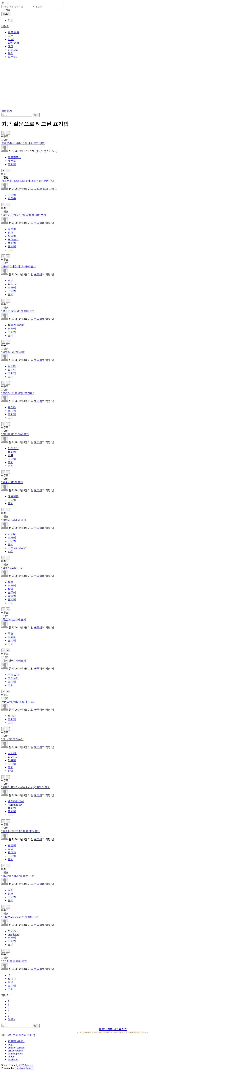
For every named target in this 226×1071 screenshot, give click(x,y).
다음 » (11, 1019)
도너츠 (12, 931)
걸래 (10, 893)
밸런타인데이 (16, 801)
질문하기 (13, 56)
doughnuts (13, 934)
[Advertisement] (113, 84)
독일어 (12, 236)
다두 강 (12, 284)
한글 (10, 770)
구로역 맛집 (106, 1029)
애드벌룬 (13, 496)
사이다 (12, 534)
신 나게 (12, 753)
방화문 (12, 198)
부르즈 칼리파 (16, 325)
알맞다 (12, 369)
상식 (38, 151)
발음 (10, 455)
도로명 (12, 845)
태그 (10, 46)
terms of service (16, 1047)
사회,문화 (39, 188)
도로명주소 (14, 157)
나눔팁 (5, 26)
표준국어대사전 (17, 548)
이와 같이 (13, 674)
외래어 (12, 243)
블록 (10, 582)
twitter (11, 1056)
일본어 (12, 229)
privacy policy (15, 1050)
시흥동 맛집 (120, 1029)
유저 (10, 53)
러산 (10, 280)
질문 (10, 35)
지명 (10, 849)
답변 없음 (13, 42)
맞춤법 (12, 596)
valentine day (15, 804)
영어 (10, 232)
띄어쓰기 (13, 239)
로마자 (12, 637)
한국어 (38, 222)
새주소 (12, 160)
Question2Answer (24, 1068)
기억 (8, 10)
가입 (10, 20)
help (10, 1044)
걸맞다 (12, 366)
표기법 (12, 164)
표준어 (12, 592)
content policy (15, 1053)
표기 (10, 249)
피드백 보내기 (16, 1041)
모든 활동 (13, 32)
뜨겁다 (12, 407)
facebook (13, 1059)
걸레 (10, 890)
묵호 (10, 633)
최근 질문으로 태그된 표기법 (18, 1035)
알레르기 (13, 448)
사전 (10, 551)
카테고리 (13, 49)
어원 (10, 465)
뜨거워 (12, 410)
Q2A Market (26, 1065)
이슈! (11, 39)
